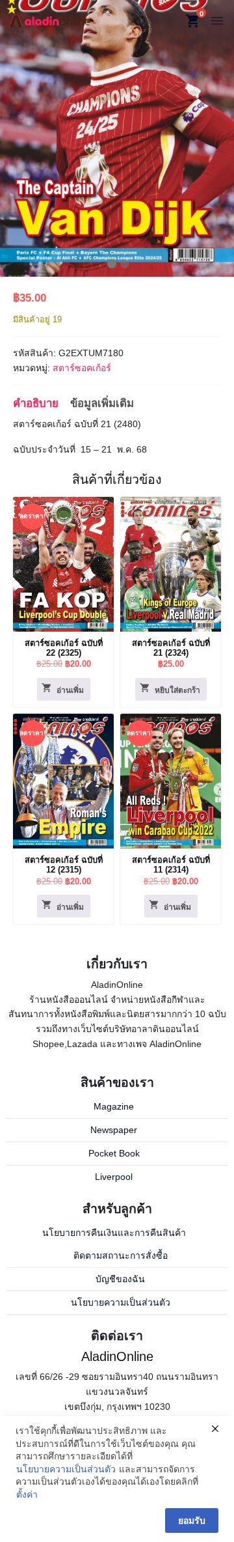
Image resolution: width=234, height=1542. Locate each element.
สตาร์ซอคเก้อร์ (82, 368)
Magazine (114, 1106)
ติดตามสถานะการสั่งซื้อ (120, 1255)
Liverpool (114, 1176)
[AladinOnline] (49, 20)
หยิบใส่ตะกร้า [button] (177, 690)
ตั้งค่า (27, 1494)
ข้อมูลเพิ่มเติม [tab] (102, 403)
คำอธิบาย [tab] (35, 403)
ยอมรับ (191, 1520)
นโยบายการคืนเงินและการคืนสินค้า (114, 1232)
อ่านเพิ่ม (70, 690)
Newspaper (113, 1130)
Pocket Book (114, 1153)
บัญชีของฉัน (120, 1279)
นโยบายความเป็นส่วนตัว (120, 1302)
